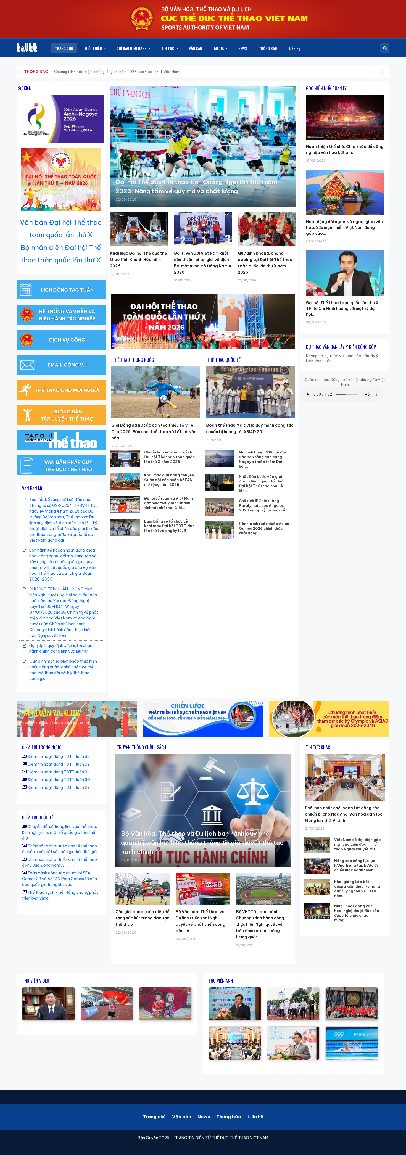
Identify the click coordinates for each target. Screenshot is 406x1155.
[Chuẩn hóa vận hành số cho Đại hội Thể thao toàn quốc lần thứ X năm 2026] (125, 458)
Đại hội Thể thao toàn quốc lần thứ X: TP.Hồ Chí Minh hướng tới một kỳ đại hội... (343, 308)
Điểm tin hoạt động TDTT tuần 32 (58, 764)
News (203, 1116)
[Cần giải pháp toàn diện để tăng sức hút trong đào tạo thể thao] (142, 889)
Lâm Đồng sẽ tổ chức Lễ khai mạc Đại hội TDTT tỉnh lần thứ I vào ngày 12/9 (169, 526)
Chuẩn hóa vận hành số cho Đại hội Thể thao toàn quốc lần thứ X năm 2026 (169, 457)
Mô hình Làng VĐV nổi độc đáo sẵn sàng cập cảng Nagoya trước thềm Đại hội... (263, 459)
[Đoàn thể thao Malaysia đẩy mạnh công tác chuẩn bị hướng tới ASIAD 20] (250, 392)
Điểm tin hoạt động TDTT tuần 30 (58, 779)
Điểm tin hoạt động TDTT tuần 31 (58, 771)
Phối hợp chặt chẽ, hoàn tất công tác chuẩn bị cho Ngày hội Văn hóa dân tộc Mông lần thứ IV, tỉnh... (344, 814)
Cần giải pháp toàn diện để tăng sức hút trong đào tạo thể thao (142, 918)
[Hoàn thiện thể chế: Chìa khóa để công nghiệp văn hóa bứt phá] (345, 94)
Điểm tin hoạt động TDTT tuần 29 (58, 787)
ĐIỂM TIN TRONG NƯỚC (41, 747)
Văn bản (181, 1116)
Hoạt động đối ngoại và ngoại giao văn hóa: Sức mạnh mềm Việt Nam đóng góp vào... (344, 227)
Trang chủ (154, 1116)
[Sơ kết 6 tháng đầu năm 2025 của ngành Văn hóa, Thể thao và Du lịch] (165, 990)
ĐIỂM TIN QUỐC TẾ (37, 817)
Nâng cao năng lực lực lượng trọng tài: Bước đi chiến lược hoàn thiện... (356, 865)
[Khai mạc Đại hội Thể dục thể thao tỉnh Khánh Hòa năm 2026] (139, 229)
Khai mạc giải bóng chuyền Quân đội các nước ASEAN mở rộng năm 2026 (169, 480)
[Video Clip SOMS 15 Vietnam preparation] (107, 990)
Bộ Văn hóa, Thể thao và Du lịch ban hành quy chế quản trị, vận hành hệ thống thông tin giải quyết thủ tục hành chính (202, 843)
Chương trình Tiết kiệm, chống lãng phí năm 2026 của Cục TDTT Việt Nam (116, 71)
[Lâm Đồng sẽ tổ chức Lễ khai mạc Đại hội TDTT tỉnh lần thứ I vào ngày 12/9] (125, 527)
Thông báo (228, 1116)
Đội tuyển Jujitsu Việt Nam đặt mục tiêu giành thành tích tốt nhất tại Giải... (168, 503)
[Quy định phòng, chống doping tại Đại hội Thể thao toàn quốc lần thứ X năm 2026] (267, 229)
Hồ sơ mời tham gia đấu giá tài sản (53, 71)
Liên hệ (255, 1116)
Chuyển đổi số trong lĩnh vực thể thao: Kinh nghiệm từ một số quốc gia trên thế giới (59, 832)
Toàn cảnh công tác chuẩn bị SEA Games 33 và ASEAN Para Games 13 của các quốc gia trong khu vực (59, 879)
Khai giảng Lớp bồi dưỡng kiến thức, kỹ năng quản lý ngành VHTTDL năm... (357, 888)
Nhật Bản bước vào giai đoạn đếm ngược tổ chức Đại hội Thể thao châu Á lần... (261, 483)
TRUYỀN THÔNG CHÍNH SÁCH (141, 747)
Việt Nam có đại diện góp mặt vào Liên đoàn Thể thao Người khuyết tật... (357, 844)
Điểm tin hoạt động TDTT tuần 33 (58, 756)
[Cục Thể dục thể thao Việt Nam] (27, 47)
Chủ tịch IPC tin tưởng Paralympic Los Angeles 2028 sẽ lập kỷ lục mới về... (263, 505)
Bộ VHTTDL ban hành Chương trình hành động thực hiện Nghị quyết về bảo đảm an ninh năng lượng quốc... (260, 924)
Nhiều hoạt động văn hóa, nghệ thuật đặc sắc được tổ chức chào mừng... (356, 913)
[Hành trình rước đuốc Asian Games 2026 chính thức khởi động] (220, 530)
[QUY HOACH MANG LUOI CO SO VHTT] (48, 990)
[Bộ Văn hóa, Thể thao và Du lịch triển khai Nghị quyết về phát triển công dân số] (203, 889)
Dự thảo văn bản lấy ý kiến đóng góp (341, 347)
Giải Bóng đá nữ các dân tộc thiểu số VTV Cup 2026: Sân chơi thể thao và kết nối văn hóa (153, 432)
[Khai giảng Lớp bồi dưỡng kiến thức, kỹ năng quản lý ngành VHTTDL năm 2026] (317, 887)
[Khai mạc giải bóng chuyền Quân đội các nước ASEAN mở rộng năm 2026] (125, 481)
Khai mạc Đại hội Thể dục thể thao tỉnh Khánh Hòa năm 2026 (138, 259)
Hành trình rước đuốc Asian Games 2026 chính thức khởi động (264, 528)
